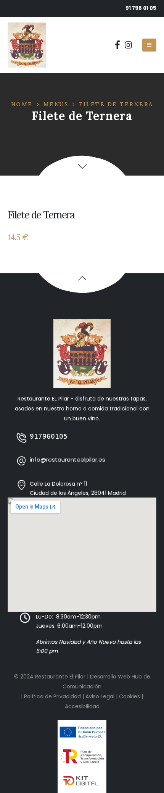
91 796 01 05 (140, 8)
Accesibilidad (82, 706)
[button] (82, 166)
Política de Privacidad (52, 696)
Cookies (129, 696)
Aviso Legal (99, 696)
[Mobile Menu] (149, 45)
